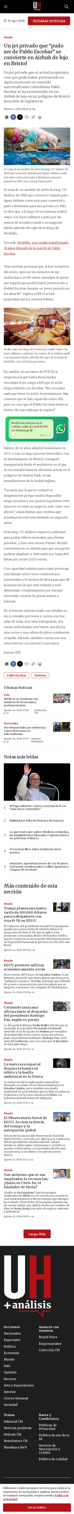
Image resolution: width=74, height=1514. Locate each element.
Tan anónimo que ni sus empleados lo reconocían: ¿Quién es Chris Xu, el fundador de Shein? (26, 1181)
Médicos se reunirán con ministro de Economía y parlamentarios (21, 702)
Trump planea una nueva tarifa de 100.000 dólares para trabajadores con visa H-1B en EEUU (25, 914)
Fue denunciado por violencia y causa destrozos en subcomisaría (25, 731)
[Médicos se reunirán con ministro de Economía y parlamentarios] (61, 698)
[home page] (37, 6)
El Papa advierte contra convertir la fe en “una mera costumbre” (37, 807)
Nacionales (11, 723)
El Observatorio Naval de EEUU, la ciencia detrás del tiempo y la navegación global (25, 1124)
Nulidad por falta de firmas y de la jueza (36, 820)
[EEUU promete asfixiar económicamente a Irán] (61, 964)
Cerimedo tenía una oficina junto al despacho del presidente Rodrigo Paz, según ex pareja (26, 1013)
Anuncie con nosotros (49, 1328)
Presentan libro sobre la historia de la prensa (35, 851)
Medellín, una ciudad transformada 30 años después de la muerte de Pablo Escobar (36, 248)
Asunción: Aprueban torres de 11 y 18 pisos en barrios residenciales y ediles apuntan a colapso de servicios (38, 866)
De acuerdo (37, 1507)
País (6, 695)
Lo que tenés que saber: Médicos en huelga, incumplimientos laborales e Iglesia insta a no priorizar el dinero (39, 835)
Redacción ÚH (40, 711)
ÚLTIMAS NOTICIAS (49, 21)
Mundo (8, 37)
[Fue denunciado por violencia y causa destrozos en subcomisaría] (61, 727)
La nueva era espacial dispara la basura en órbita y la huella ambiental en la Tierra (23, 1070)
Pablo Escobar (16, 675)
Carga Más (37, 1234)
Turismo (40, 675)
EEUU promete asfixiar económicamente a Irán (24, 967)
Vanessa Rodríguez (37, 740)
